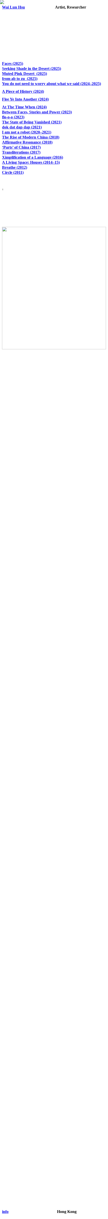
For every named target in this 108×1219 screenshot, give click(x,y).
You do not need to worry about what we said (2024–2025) (51, 83)
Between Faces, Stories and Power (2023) (37, 112)
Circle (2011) (13, 172)
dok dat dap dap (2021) (22, 127)
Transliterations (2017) (21, 152)
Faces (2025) (12, 63)
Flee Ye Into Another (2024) (25, 99)
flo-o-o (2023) (13, 117)
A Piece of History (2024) (23, 91)
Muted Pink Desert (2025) (24, 73)
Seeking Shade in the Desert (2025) (31, 68)
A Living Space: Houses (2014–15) (31, 162)
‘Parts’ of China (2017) (21, 147)
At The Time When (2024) (24, 107)
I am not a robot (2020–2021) (26, 132)
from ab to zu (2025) (19, 78)
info (5, 1211)
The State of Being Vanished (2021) (32, 122)
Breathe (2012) (14, 167)
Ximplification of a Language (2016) (32, 157)
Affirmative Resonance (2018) (27, 142)
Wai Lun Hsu (13, 7)
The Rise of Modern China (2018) (30, 137)
